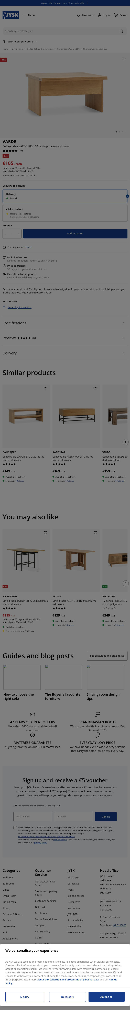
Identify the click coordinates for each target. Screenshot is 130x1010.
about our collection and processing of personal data (68, 979)
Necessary (67, 996)
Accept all (106, 996)
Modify (24, 996)
